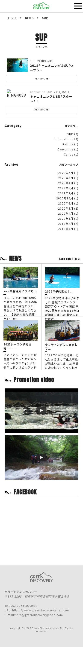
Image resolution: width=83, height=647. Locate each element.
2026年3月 (65, 178)
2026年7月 (65, 173)
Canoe (68, 154)
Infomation (63, 139)
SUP (70, 134)
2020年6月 (65, 203)
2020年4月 (65, 213)
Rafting (67, 144)
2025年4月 (65, 183)
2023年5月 (65, 188)
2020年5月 (65, 208)
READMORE (42, 78)
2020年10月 (64, 198)
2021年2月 (65, 193)
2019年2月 (65, 224)
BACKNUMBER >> (70, 259)
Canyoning (65, 149)
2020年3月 (65, 218)
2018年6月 (65, 229)
